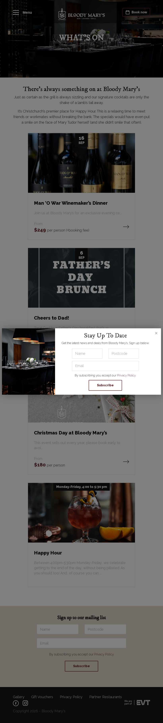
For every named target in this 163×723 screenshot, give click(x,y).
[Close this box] (156, 333)
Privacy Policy (126, 375)
